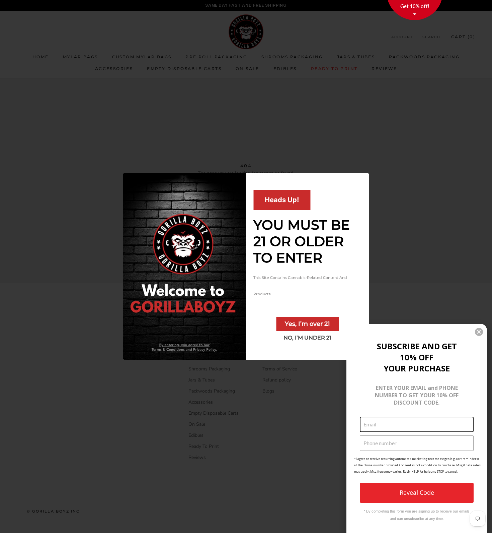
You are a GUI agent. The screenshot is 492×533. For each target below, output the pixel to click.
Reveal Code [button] (417, 492)
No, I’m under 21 (307, 338)
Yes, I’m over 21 (307, 324)
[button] (479, 332)
